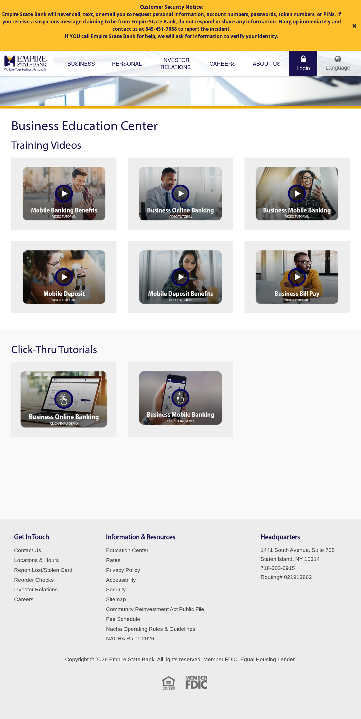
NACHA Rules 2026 (130, 638)
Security (116, 589)
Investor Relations (36, 589)
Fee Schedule (123, 619)
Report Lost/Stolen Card (43, 570)
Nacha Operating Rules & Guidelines (150, 629)
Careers (223, 63)
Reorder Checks (34, 580)
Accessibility (121, 580)
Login (303, 68)
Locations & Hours (36, 560)
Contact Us (27, 550)
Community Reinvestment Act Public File (155, 609)
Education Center (127, 550)
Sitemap (116, 599)
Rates (113, 560)
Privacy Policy (123, 570)
